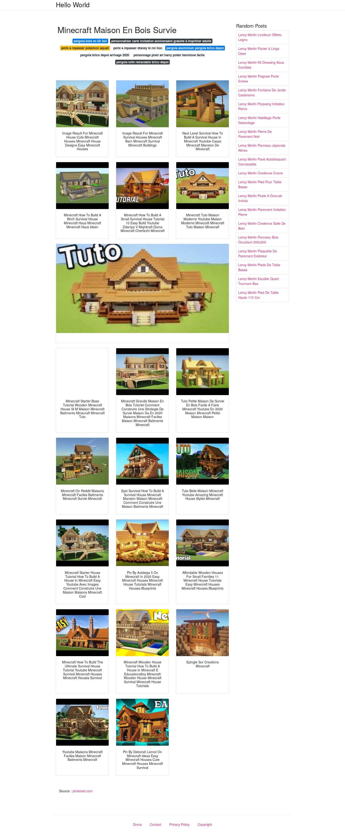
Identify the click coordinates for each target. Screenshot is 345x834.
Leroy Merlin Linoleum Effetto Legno (260, 37)
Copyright (205, 824)
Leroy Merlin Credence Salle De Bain (262, 226)
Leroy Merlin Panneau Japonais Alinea (261, 148)
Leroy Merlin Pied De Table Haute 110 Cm (258, 295)
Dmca (137, 824)
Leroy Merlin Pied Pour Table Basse (259, 184)
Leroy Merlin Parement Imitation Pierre (262, 212)
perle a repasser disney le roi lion (137, 48)
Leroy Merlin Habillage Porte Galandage (259, 120)
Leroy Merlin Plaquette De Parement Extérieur (257, 253)
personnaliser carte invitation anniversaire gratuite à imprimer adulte (161, 41)
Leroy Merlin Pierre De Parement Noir (255, 134)
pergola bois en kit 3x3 (90, 41)
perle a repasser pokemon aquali (85, 48)
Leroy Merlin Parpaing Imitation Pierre (261, 106)
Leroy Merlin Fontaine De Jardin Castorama (262, 92)
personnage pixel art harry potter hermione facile (169, 55)
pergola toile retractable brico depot (142, 62)
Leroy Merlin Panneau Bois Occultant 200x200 (258, 239)
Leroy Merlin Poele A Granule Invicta (260, 198)
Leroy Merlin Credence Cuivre (260, 173)
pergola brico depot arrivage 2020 (104, 55)
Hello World (73, 4)
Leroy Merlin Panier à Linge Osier (258, 51)
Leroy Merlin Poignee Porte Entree (258, 78)
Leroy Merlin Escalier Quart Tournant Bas (258, 281)
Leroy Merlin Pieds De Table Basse (259, 267)
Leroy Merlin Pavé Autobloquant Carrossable (262, 161)
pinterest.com (83, 791)
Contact (155, 824)
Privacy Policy (179, 824)
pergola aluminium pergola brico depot (195, 48)
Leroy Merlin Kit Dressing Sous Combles (261, 65)
